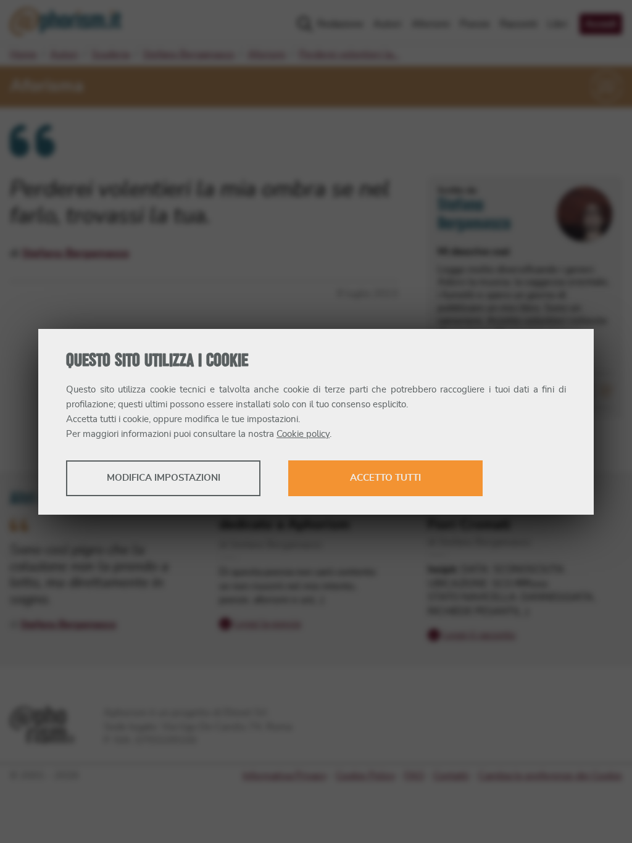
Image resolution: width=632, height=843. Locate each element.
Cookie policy (303, 434)
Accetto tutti (385, 478)
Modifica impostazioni (163, 478)
